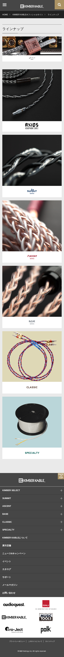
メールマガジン (10, 585)
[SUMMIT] (32, 166)
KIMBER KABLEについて (15, 537)
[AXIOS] (32, 100)
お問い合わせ (8, 593)
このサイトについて (35, 641)
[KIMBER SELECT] (32, 49)
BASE (5, 514)
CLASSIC (7, 522)
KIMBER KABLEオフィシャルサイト (28, 15)
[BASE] (32, 296)
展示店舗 (6, 545)
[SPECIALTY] (32, 427)
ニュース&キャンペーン (14, 553)
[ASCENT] (32, 231)
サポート (6, 577)
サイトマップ (50, 641)
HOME (5, 15)
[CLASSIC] (32, 362)
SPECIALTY (8, 529)
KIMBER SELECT (11, 490)
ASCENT (6, 506)
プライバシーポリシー (17, 641)
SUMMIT (6, 498)
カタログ (6, 569)
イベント (6, 561)
